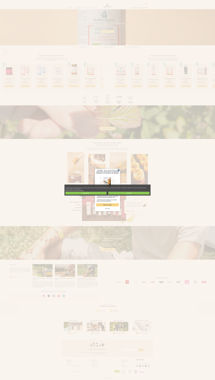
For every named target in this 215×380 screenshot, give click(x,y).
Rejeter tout (86, 193)
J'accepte (128, 193)
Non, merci (107, 208)
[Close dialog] (119, 170)
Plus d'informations (69, 190)
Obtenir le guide (107, 205)
